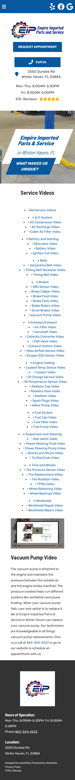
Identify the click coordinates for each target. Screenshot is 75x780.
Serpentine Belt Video (45, 265)
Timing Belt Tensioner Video (45, 270)
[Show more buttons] (61, 546)
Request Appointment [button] (37, 47)
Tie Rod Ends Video (45, 458)
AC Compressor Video (45, 222)
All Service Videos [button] (43, 210)
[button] (52, 6)
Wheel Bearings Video (45, 493)
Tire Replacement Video (45, 474)
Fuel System (44, 413)
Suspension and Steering (43, 434)
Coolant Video (45, 372)
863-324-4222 (38, 642)
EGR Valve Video (45, 341)
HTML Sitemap (13, 770)
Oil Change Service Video (45, 377)
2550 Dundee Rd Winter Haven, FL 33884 (41, 74)
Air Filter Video (45, 327)
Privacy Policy (13, 766)
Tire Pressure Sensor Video (45, 470)
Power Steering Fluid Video (45, 444)
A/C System (43, 217)
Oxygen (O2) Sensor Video (45, 355)
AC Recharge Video (45, 227)
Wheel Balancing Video (45, 489)
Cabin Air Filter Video (45, 232)
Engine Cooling (43, 363)
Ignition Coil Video (45, 253)
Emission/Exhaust (43, 322)
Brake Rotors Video (45, 306)
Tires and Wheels (44, 465)
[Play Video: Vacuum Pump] (37, 530)
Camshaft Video (45, 332)
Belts (43, 260)
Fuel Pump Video (45, 427)
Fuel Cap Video (45, 417)
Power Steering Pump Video (45, 448)
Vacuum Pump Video (45, 315)
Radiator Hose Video (45, 391)
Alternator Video (45, 244)
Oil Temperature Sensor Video (45, 382)
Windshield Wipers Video (45, 510)
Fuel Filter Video (45, 422)
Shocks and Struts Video (45, 453)
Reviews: (27, 99)
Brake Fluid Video (45, 296)
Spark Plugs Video (45, 401)
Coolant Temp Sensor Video (45, 367)
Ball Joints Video (45, 439)
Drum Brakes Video (45, 310)
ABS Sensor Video (45, 287)
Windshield (43, 501)
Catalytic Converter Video (45, 337)
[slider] (37, 546)
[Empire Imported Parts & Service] (37, 30)
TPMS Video (45, 484)
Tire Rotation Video (45, 479)
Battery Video (45, 248)
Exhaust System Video (45, 346)
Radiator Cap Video (45, 386)
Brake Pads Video (45, 301)
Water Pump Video (45, 405)
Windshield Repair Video (45, 505)
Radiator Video (45, 396)
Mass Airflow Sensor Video (45, 351)
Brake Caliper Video (45, 291)
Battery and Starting (44, 239)
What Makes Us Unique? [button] (32, 166)
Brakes (44, 282)
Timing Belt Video (45, 275)
